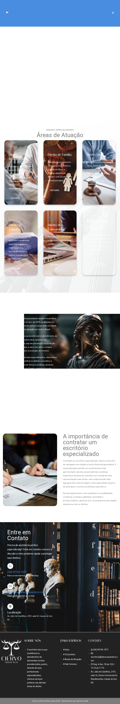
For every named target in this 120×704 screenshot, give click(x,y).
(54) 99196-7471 (17, 571)
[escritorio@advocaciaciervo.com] (10, 586)
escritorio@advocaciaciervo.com (26, 592)
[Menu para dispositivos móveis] (113, 13)
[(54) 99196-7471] (10, 566)
